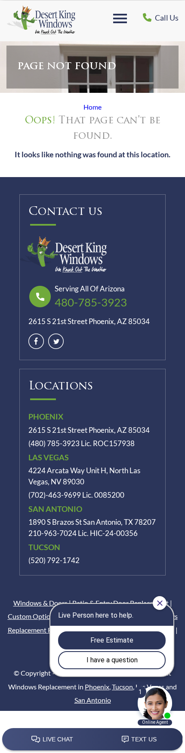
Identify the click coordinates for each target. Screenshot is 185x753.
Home (92, 107)
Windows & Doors (40, 603)
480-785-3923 (91, 302)
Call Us (166, 17)
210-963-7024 (52, 533)
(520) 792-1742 (54, 560)
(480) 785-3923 (54, 443)
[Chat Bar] (92, 739)
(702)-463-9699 (54, 495)
